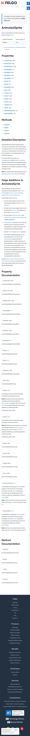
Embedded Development (15, 686)
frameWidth (7, 78)
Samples (15, 675)
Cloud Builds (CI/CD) (15, 638)
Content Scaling (14, 212)
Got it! (15, 730)
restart (6, 130)
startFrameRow (8, 113)
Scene (14, 210)
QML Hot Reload (15, 635)
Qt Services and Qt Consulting (15, 689)
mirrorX (6, 93)
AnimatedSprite (6, 160)
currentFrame (8, 60)
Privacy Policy (15, 610)
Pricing (15, 607)
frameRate (7, 72)
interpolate (7, 87)
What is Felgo (15, 605)
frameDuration (8, 66)
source (6, 107)
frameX (6, 81)
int (11, 310)
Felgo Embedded (15, 630)
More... (12, 35)
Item (17, 42)
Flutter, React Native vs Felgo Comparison (15, 701)
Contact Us (15, 618)
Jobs (15, 615)
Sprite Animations (20, 160)
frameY (6, 84)
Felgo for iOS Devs (15, 663)
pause (6, 127)
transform (4, 405)
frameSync (7, 75)
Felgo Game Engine (15, 632)
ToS (15, 613)
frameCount (7, 63)
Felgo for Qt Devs (15, 655)
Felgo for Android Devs (15, 660)
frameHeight (8, 69)
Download (15, 602)
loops (5, 90)
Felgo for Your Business (15, 652)
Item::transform (6, 403)
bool (9, 390)
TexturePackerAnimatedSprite (12, 174)
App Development (15, 684)
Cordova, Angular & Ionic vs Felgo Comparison (15, 706)
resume (6, 133)
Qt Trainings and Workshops (15, 692)
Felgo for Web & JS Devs (15, 657)
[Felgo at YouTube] (22, 728)
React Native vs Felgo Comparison (15, 704)
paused (6, 99)
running (6, 104)
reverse (6, 102)
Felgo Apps (15, 627)
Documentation (15, 672)
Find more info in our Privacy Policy (9, 732)
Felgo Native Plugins (15, 643)
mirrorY (6, 96)
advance (6, 124)
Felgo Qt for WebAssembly (15, 640)
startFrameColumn (9, 110)
